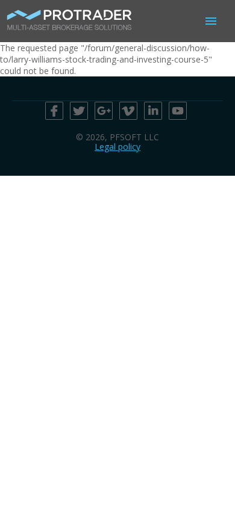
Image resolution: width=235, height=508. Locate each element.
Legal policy (117, 146)
